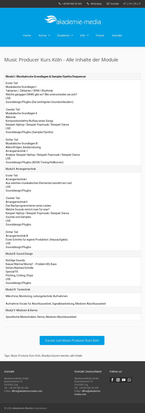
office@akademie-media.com (27, 391)
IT (140, 3)
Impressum (41, 408)
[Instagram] (118, 380)
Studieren (63, 35)
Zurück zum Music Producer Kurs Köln (72, 340)
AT (124, 3)
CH (130, 3)
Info (82, 35)
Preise (100, 35)
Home (27, 35)
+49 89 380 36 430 (72, 3)
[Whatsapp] (129, 380)
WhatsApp (96, 3)
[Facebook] (112, 380)
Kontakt (115, 3)
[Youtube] (123, 380)
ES (135, 3)
